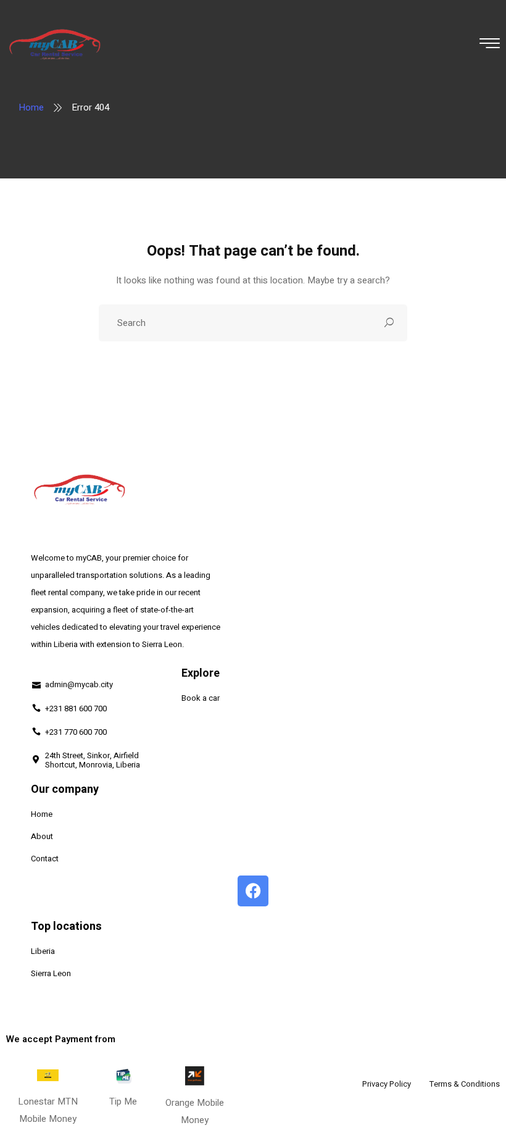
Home (31, 107)
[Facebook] (253, 891)
